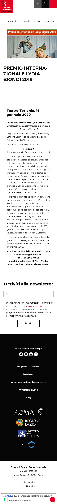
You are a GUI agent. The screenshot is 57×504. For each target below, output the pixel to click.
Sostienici (28, 374)
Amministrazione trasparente (28, 382)
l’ (36, 306)
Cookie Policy (28, 486)
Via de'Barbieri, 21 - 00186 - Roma (28, 475)
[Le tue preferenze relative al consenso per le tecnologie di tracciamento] (4, 499)
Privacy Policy (28, 482)
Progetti (12, 21)
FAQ (28, 397)
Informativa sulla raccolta (17, 500)
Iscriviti (28, 323)
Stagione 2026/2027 (29, 366)
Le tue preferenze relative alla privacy (31, 495)
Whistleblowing (28, 390)
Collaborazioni (25, 21)
